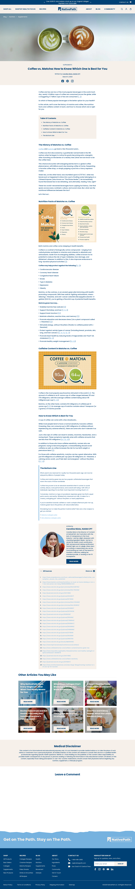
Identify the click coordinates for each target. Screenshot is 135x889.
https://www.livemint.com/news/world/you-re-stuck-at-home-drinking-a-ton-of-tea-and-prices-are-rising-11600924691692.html (68, 583)
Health (38, 859)
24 (62, 439)
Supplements (22, 17)
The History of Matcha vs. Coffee (54, 122)
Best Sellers (7, 862)
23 (49, 406)
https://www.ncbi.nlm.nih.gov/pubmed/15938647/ (58, 623)
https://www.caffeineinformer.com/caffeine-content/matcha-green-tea (65, 648)
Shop (5, 855)
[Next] (91, 2)
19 (71, 341)
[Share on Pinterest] (67, 81)
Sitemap (72, 885)
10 (59, 313)
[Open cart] (131, 9)
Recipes (42, 9)
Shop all (7, 9)
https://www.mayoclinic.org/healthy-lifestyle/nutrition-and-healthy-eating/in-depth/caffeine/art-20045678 (68, 652)
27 (40, 461)
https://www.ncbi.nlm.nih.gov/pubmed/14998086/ (58, 629)
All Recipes (23, 876)
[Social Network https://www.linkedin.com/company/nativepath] (112, 869)
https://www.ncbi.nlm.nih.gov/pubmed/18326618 (57, 636)
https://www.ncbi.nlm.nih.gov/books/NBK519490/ (58, 642)
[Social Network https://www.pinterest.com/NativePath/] (103, 869)
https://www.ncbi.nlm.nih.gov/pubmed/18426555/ (58, 626)
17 (68, 333)
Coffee (41, 149)
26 (68, 439)
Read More (75, 562)
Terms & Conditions (24, 885)
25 (65, 439)
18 (50, 338)
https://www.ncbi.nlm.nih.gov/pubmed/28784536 (58, 611)
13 (59, 333)
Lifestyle (38, 873)
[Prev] (44, 2)
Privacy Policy (40, 885)
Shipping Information (57, 885)
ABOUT (55, 855)
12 (51, 322)
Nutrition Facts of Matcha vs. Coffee (55, 126)
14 (61, 333)
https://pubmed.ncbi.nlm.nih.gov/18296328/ (56, 614)
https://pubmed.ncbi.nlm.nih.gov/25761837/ (56, 662)
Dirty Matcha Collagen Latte (51, 518)
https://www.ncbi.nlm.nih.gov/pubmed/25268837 (58, 608)
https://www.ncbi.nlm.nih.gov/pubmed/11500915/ (58, 617)
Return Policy (7, 885)
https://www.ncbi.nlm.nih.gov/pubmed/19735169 (57, 599)
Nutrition (12, 17)
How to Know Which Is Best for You (55, 132)
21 (89, 393)
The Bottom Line (48, 135)
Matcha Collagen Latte (49, 515)
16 (66, 333)
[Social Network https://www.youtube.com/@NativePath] (108, 869)
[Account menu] (126, 9)
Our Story (55, 859)
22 (57, 400)
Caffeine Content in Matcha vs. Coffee (56, 129)
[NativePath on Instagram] (72, 81)
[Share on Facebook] (62, 81)
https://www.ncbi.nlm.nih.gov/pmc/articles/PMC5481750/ (60, 587)
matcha (51, 149)
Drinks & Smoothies (26, 873)
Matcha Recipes (25, 866)
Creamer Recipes (26, 862)
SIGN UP (120, 864)
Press (54, 866)
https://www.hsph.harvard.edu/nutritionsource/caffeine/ (60, 645)
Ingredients (56, 862)
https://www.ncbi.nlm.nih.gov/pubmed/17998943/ (58, 620)
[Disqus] (67, 799)
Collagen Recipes (26, 859)
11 (78, 316)
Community (109, 9)
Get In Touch (56, 873)
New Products (8, 873)
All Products (7, 859)
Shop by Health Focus (25, 9)
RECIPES (23, 855)
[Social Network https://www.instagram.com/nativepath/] (99, 869)
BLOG (38, 855)
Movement (39, 869)
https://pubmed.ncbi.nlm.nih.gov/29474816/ (56, 593)
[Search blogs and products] (122, 9)
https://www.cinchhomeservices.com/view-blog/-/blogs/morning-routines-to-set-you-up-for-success (68, 666)
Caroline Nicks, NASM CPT (71, 74)
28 (87, 490)
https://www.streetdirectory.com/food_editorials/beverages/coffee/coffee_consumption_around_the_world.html (68, 578)
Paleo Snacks (24, 869)
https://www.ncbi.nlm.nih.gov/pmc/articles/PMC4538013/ (60, 605)
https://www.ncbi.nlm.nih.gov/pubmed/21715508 (57, 633)
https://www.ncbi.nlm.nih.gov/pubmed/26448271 (58, 596)
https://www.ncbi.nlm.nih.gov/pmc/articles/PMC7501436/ (60, 590)
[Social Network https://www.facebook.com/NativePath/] (95, 869)
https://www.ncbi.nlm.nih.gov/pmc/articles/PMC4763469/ (61, 602)
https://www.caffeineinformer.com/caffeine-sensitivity (60, 659)
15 (64, 333)
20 (74, 341)
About (89, 9)
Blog (98, 9)
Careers (55, 876)
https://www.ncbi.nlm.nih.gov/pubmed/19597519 (57, 639)
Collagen (6, 866)
